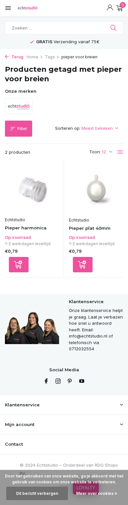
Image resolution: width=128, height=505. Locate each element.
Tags (50, 56)
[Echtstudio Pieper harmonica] (32, 189)
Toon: (95, 151)
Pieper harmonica (26, 227)
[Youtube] (81, 381)
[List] (120, 152)
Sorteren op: (67, 128)
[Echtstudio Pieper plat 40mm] (96, 189)
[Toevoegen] (19, 264)
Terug (17, 56)
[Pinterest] (70, 381)
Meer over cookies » (96, 493)
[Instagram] (58, 381)
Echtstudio (15, 219)
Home (32, 56)
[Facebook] (46, 381)
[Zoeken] (114, 28)
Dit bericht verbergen (37, 493)
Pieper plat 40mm (90, 228)
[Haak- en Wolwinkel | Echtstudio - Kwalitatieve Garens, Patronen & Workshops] (34, 8)
